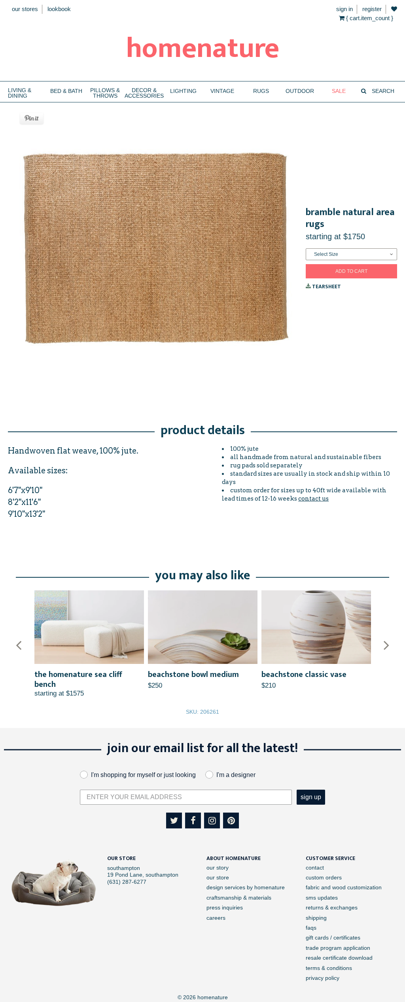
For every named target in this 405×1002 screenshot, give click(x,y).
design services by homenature (245, 887)
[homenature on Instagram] (212, 820)
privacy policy (322, 978)
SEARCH (382, 91)
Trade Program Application (338, 948)
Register (372, 9)
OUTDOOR (300, 91)
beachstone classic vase (303, 674)
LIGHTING (183, 91)
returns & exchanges (332, 907)
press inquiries (224, 907)
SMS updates (322, 897)
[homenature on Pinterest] (231, 820)
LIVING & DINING (19, 93)
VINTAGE (222, 91)
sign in (344, 9)
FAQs (311, 927)
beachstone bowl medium (193, 674)
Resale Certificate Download (339, 958)
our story (217, 867)
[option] (89, 644)
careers (215, 918)
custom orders (324, 877)
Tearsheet (326, 286)
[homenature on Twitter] (174, 820)
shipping (316, 918)
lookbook (59, 9)
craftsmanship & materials (238, 897)
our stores (25, 9)
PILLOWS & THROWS (105, 93)
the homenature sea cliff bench (78, 679)
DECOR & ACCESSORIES (144, 93)
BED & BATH (66, 91)
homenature (202, 48)
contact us (313, 498)
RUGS (261, 91)
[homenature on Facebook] (193, 820)
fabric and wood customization (344, 887)
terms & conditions (329, 968)
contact (315, 867)
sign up (311, 797)
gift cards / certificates (333, 937)
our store (217, 877)
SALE (339, 91)
